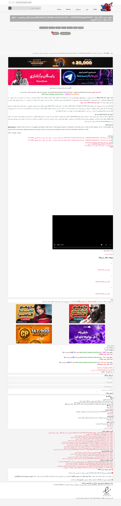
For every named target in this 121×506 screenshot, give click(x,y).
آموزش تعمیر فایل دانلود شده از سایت (101, 370)
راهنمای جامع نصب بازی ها (105, 367)
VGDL (95, 9)
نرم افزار (78, 9)
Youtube (14, 133)
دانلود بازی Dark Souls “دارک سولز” (90, 102)
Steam (19, 133)
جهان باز (75, 27)
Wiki (9, 133)
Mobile (68, 9)
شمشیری (64, 27)
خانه (112, 53)
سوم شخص (69, 27)
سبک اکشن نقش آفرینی (78, 97)
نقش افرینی (51, 27)
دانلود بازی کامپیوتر (96, 92)
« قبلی (111, 428)
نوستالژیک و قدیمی (44, 27)
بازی (87, 9)
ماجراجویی (58, 27)
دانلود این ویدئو (109, 254)
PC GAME (80, 27)
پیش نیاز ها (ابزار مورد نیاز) (104, 369)
